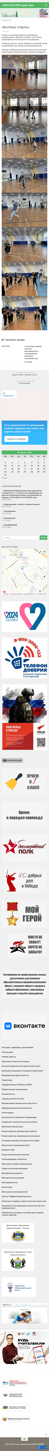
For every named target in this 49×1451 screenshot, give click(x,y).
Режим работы (9, 1057)
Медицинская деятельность (15, 1075)
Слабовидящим (14, 760)
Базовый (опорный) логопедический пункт (22, 1071)
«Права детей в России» (13, 1098)
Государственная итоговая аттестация (20, 1140)
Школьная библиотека (12, 1126)
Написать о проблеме (16, 439)
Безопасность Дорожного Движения (19, 1117)
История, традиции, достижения (17, 1047)
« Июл (4, 478)
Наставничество (10, 1182)
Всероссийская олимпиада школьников (21, 1136)
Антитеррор (7, 1112)
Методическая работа (12, 1173)
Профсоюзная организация (14, 1089)
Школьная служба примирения (17, 1164)
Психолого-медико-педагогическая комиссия (24, 1201)
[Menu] (46, 5)
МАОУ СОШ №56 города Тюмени (20, 5)
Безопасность (8, 1094)
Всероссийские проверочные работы (19, 1131)
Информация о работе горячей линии (22, 504)
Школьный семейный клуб (15, 1192)
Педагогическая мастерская (16, 1154)
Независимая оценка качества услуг (19, 1103)
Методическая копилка (13, 1178)
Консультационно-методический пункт (21, 1066)
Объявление (9, 511)
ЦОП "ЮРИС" (38, 1444)
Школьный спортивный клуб (16, 1145)
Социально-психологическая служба (19, 1122)
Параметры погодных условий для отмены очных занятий (23, 1213)
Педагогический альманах (15, 1168)
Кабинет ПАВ (8, 1150)
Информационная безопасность (17, 1108)
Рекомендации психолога (14, 1159)
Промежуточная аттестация (15, 1061)
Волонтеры (7, 1187)
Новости (6, 20)
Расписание (7, 1052)
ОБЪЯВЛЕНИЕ (10, 525)
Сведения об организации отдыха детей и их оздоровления (23, 1207)
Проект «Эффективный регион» (17, 1196)
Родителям (7, 1080)
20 (25, 469)
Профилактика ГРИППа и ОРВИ (17, 1084)
